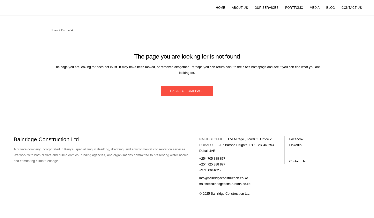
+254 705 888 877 (212, 158)
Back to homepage (187, 91)
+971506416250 (210, 170)
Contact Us (297, 161)
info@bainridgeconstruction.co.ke (223, 178)
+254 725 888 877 (212, 164)
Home (54, 30)
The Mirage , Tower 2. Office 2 (250, 139)
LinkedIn (295, 145)
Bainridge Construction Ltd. (230, 193)
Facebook (296, 139)
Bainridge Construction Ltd (46, 139)
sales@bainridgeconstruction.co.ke (225, 184)
